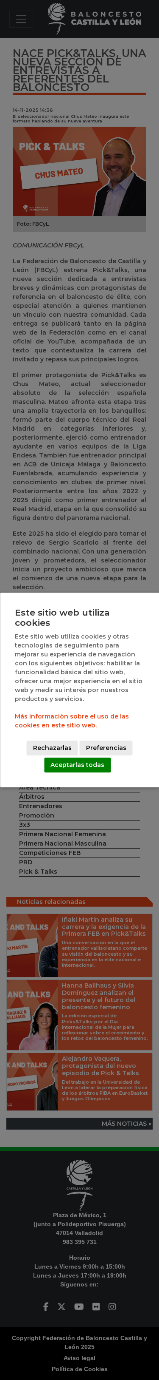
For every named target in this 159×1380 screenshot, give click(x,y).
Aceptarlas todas (77, 765)
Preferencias (106, 748)
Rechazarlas (52, 748)
